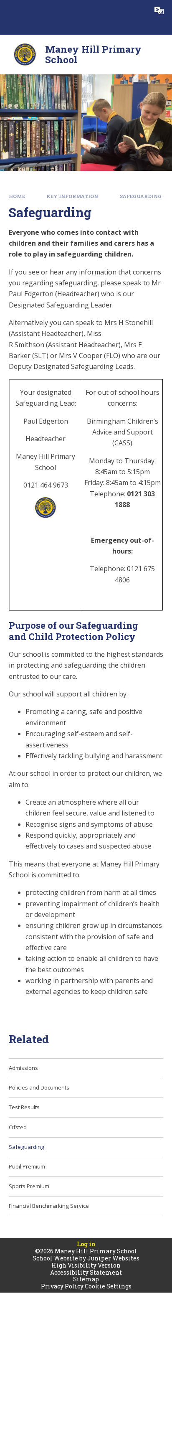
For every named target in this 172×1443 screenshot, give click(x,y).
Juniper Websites (113, 1258)
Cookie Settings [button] (108, 1286)
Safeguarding (141, 196)
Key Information (72, 196)
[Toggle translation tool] (159, 10)
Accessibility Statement (86, 1272)
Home (17, 196)
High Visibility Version (86, 1265)
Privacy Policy (62, 1286)
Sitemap (86, 1279)
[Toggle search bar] (138, 10)
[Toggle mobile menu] (10, 10)
